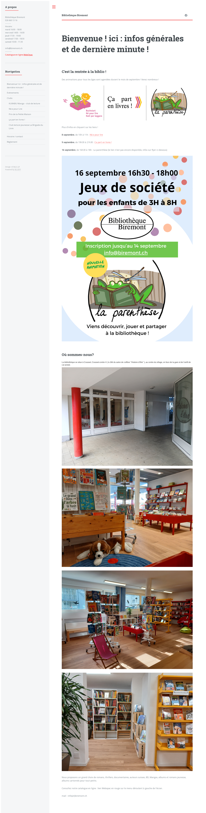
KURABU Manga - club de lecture (24, 103)
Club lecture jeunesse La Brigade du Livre (26, 127)
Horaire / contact (15, 136)
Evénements (13, 92)
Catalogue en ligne (19, 54)
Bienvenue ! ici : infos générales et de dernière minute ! (24, 86)
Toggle (54, 7)
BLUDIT (18, 169)
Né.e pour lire (96, 134)
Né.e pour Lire (15, 108)
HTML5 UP (15, 167)
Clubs (9, 98)
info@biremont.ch (14, 48)
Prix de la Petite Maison (20, 114)
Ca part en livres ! (103, 142)
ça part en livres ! (17, 119)
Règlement (12, 141)
